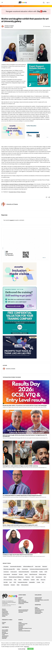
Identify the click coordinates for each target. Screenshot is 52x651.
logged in (12, 220)
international (14, 574)
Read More (26, 646)
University (13, 584)
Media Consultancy (39, 612)
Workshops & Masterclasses (24, 630)
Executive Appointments (23, 609)
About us (4, 609)
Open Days (20, 627)
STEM (15, 582)
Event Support (38, 613)
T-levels (38, 582)
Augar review (38, 566)
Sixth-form (43, 579)
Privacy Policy (5, 615)
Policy (15, 579)
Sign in (48, 2)
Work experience (24, 584)
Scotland (33, 579)
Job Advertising (38, 610)
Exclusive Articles (38, 597)
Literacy (5, 577)
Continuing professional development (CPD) (39, 569)
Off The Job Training (8, 579)
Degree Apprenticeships (24, 571)
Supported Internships (22, 582)
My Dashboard (5, 633)
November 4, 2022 (9, 27)
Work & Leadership (22, 601)
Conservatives (25, 569)
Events (3, 634)
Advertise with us (5, 613)
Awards (20, 622)
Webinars (20, 629)
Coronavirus (6, 571)
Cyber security (13, 571)
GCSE (46, 571)
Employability (21, 599)
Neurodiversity (39, 577)
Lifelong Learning (42, 574)
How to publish (5, 629)
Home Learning (7, 574)
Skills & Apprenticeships (23, 602)
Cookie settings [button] (21, 648)
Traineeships (6, 584)
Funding (41, 571)
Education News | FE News (15, 191)
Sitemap (3, 616)
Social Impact (21, 603)
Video (3, 623)
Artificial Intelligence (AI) (28, 566)
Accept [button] (30, 648)
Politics (19, 579)
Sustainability (32, 582)
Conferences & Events (22, 623)
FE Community (5, 611)
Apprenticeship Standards (15, 566)
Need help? (4, 638)
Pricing (36, 607)
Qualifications (26, 579)
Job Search (20, 612)
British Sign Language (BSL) (9, 569)
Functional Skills (34, 571)
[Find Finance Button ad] (20, 298)
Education (20, 597)
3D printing (6, 566)
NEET (33, 577)
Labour (26, 574)
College (18, 569)
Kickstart (21, 574)
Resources (23, 191)
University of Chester (9, 25)
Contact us (4, 610)
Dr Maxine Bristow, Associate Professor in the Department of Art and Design (17, 184)
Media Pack (37, 608)
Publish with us (5, 612)
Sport (10, 582)
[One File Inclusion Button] (13, 138)
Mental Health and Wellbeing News (16, 577)
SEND (37, 579)
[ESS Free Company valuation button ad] (20, 322)
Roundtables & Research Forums (25, 628)
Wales (18, 584)
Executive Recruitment (22, 610)
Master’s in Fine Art (11, 72)
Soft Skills (6, 582)
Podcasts (4, 622)
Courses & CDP (21, 624)
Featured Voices (38, 598)
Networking (20, 625)
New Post (4, 632)
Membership (4, 636)
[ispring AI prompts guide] (20, 347)
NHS (45, 577)
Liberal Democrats (33, 574)
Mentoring (28, 577)
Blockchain (44, 566)
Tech (43, 582)
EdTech (19, 598)
